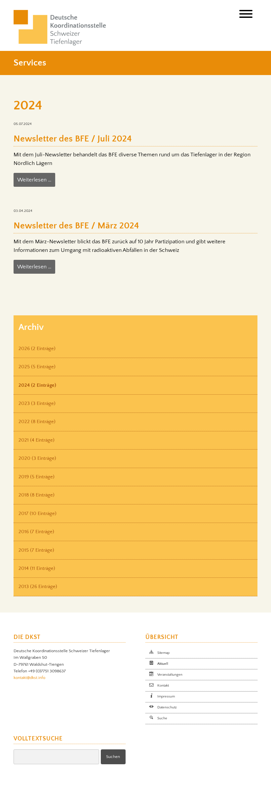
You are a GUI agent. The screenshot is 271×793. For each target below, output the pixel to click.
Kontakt (163, 686)
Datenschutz (167, 707)
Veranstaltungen (169, 675)
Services (30, 63)
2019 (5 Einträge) (37, 477)
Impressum (166, 696)
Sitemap (163, 653)
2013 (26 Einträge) (38, 586)
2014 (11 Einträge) (37, 568)
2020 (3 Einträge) (37, 458)
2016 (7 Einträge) (36, 532)
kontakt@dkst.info (29, 677)
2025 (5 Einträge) (37, 367)
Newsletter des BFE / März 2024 (76, 226)
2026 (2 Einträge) (37, 348)
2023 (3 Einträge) (37, 403)
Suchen (113, 756)
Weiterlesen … (34, 180)
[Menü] (245, 15)
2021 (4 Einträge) (37, 440)
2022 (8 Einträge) (37, 421)
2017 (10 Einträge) (38, 513)
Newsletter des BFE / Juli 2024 (73, 139)
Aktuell (162, 664)
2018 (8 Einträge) (37, 495)
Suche (162, 718)
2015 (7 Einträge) (36, 550)
